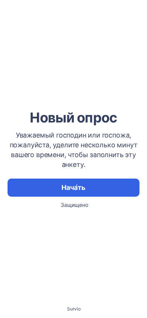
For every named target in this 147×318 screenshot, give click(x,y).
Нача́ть (73, 187)
